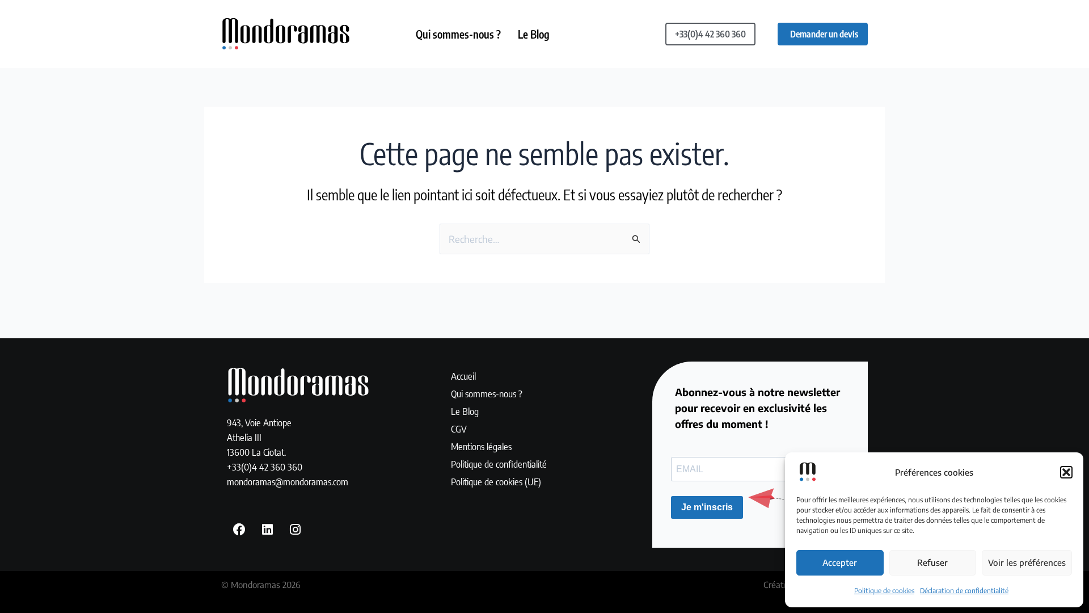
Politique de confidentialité (499, 463)
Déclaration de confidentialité (964, 590)
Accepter (839, 562)
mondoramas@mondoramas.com (287, 481)
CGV (459, 428)
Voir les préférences (1027, 562)
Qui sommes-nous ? (458, 34)
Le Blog (534, 34)
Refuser (932, 562)
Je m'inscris (707, 507)
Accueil (463, 376)
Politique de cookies (884, 590)
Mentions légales (481, 446)
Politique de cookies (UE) (496, 481)
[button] (1066, 472)
